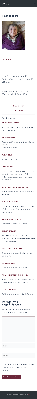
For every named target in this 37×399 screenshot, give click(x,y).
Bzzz (29, 394)
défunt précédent (18, 106)
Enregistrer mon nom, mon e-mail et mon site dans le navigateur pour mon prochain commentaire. (18, 367)
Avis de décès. (7, 59)
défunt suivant (18, 110)
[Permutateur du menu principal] (35, 4)
